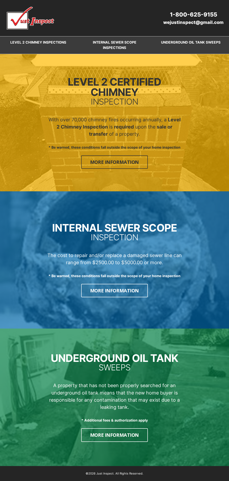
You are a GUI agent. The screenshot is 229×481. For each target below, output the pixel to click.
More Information (119, 162)
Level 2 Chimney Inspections (38, 42)
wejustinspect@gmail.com (193, 22)
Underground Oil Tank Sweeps (191, 42)
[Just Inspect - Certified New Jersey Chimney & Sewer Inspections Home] (30, 18)
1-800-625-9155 (193, 14)
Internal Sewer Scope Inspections (114, 45)
